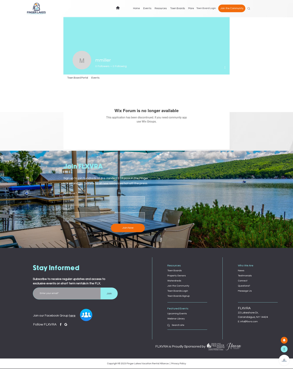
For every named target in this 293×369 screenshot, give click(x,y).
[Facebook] (60, 324)
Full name (69, 193)
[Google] (65, 324)
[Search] (248, 8)
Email (66, 209)
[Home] (117, 7)
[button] (284, 349)
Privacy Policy (178, 363)
